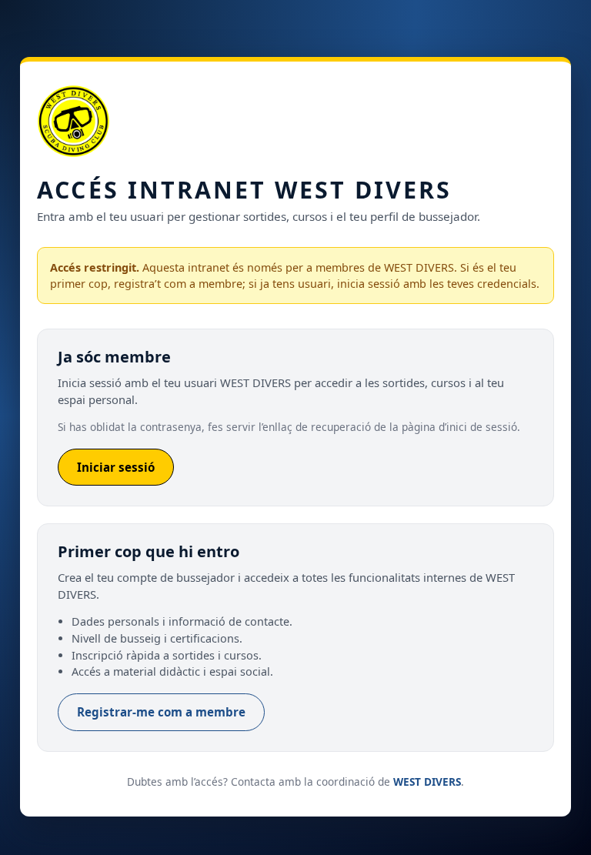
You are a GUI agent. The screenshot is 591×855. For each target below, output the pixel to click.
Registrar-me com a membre (161, 712)
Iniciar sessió (116, 467)
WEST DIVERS (427, 781)
